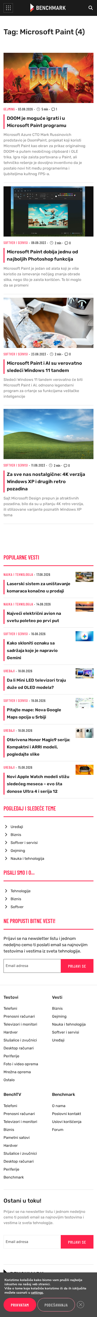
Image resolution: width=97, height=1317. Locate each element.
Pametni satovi (17, 1137)
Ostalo (9, 1080)
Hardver (11, 1032)
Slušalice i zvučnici (20, 1040)
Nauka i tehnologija (18, 575)
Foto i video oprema (21, 1064)
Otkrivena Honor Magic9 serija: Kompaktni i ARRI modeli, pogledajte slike (38, 747)
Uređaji (9, 671)
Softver (17, 907)
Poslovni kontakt (66, 1114)
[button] (8, 8)
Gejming (9, 109)
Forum (57, 1129)
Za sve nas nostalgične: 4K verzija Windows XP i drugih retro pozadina (46, 481)
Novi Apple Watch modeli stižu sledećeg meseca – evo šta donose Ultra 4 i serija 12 (38, 784)
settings (37, 1293)
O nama (58, 1106)
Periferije (11, 1056)
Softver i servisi (16, 243)
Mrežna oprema (17, 1072)
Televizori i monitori (20, 1024)
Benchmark (14, 1177)
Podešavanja (56, 1304)
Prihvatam (20, 1304)
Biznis (16, 834)
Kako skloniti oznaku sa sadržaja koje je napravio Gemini (32, 650)
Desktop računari (19, 1048)
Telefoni (10, 1008)
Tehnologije (21, 891)
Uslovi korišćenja (66, 1121)
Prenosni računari (19, 1016)
